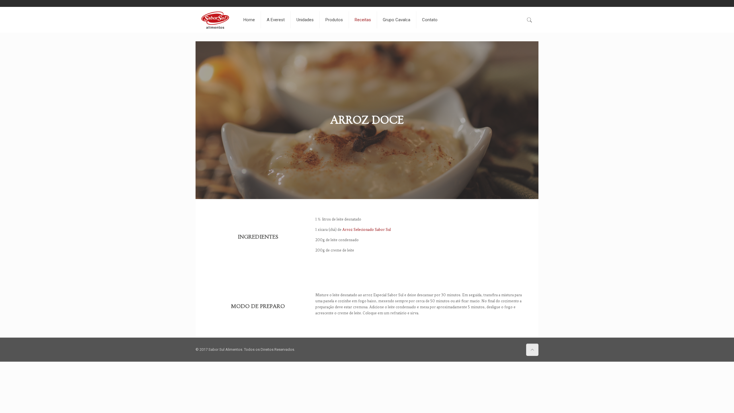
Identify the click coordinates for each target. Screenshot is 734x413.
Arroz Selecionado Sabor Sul (366, 229)
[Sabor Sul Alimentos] (215, 20)
